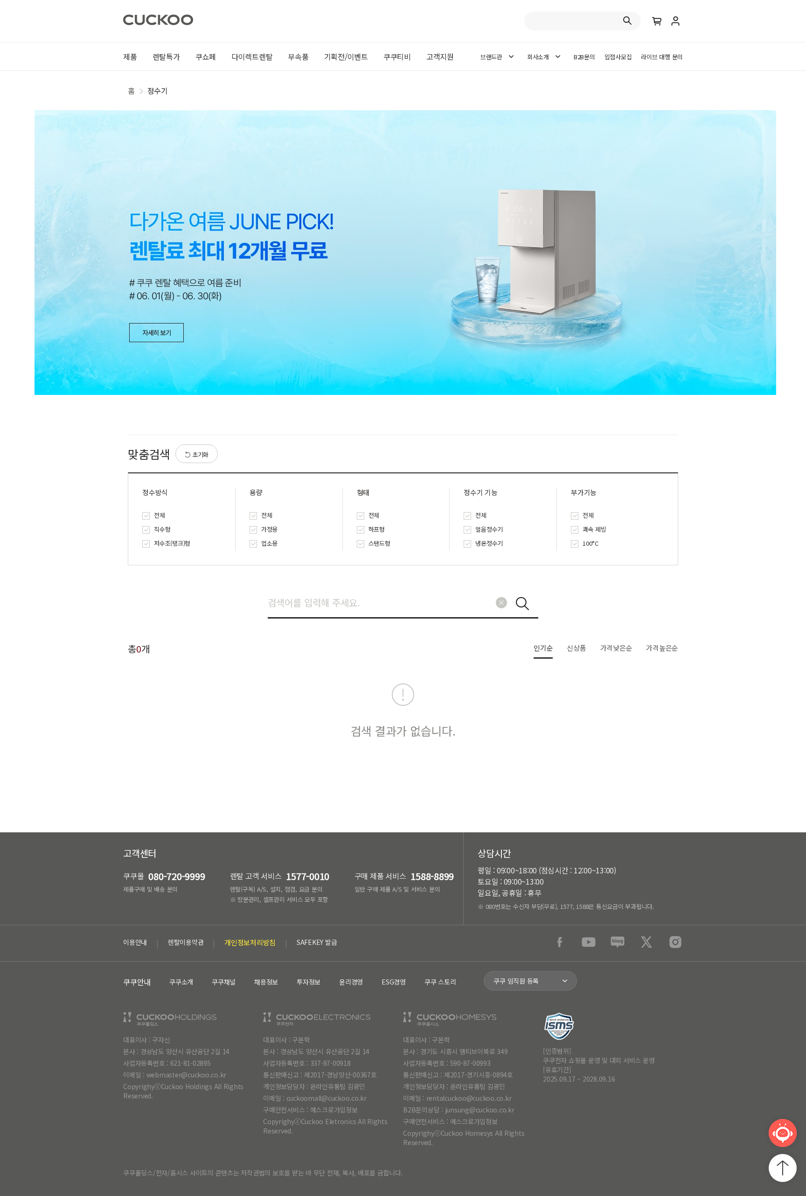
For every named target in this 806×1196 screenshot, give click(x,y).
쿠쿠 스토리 (440, 981)
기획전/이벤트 (346, 56)
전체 (159, 515)
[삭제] (501, 602)
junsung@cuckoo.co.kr (479, 1109)
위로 (783, 1168)
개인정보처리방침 (250, 942)
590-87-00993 (470, 1063)
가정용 (269, 529)
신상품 (576, 648)
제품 (130, 56)
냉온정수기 (489, 543)
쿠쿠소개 (181, 981)
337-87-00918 (330, 1063)
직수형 (162, 529)
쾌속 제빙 (594, 529)
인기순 (543, 648)
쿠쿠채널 (224, 981)
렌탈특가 (166, 56)
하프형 (376, 529)
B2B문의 (584, 56)
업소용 (269, 543)
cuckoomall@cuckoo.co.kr (326, 1098)
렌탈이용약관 (186, 942)
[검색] (522, 603)
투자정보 (308, 981)
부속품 (298, 56)
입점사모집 (618, 56)
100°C (590, 543)
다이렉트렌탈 (252, 56)
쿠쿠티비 (397, 56)
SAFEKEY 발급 (317, 942)
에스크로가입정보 (334, 1109)
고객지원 (440, 56)
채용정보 (266, 981)
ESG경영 (394, 981)
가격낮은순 (616, 648)
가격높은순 (662, 648)
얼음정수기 (489, 529)
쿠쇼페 (205, 56)
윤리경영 (351, 981)
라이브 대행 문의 (662, 56)
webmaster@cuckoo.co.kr (186, 1074)
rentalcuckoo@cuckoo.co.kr (469, 1098)
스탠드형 (379, 543)
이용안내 (135, 942)
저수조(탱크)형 (172, 543)
